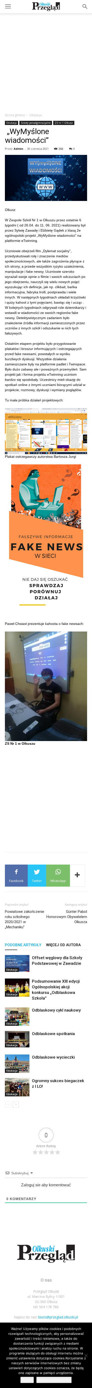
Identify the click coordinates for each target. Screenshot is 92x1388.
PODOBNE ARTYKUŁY (23, 945)
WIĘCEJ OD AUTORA (63, 945)
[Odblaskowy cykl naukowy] (17, 1016)
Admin (18, 148)
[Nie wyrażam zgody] (85, 1355)
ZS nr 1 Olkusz (64, 122)
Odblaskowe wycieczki (53, 1057)
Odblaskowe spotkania (53, 1033)
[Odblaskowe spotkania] (17, 1039)
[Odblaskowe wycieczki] (17, 1063)
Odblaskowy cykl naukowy (56, 1010)
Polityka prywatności (54, 1380)
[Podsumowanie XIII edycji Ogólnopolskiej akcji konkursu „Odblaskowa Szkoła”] (17, 988)
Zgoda (27, 1380)
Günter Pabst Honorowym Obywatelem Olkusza (66, 916)
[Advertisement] (46, 62)
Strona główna (15, 115)
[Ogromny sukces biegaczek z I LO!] (17, 1087)
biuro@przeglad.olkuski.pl (58, 1317)
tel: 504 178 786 (46, 1306)
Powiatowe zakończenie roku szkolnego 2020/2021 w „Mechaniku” (24, 919)
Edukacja (35, 115)
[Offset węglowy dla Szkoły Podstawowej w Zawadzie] (17, 963)
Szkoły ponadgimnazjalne (36, 122)
